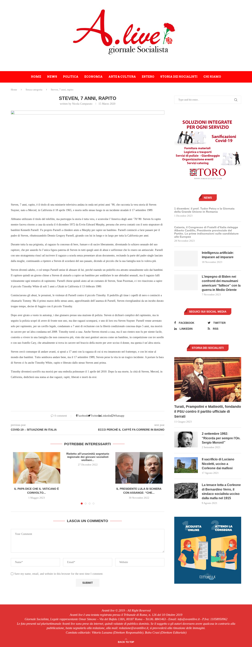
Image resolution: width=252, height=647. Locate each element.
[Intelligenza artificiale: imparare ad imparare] (186, 258)
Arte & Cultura (122, 76)
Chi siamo (212, 76)
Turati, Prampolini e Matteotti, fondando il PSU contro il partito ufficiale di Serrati (207, 411)
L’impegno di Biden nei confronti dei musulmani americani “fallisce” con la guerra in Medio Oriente (221, 283)
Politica (70, 76)
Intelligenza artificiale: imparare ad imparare (218, 255)
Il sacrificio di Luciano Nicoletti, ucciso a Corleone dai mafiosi (218, 464)
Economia (93, 76)
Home (36, 76)
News (52, 76)
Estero (148, 76)
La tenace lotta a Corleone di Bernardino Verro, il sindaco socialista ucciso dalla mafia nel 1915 (221, 491)
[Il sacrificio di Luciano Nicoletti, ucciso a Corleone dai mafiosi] (186, 465)
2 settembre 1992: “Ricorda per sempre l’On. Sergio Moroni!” (221, 438)
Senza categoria (34, 89)
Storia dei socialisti (178, 76)
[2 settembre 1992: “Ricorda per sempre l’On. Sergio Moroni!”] (186, 439)
